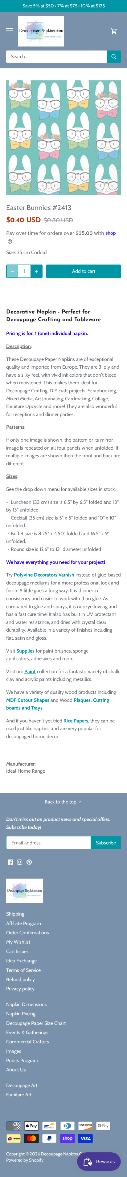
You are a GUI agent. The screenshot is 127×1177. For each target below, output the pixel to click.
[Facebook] (10, 861)
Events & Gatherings (27, 1032)
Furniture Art (18, 1095)
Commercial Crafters (27, 1042)
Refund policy (20, 979)
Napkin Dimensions (26, 1004)
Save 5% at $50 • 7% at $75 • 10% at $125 (64, 6)
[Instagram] (19, 861)
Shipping (15, 914)
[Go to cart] (114, 30)
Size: (11, 252)
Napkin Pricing (20, 1014)
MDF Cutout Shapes (27, 700)
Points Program (22, 1060)
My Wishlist (18, 942)
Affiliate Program (23, 923)
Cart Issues (17, 951)
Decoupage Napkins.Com (64, 1154)
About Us (16, 1070)
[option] (63, 137)
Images (13, 1051)
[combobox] (56, 57)
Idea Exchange (21, 961)
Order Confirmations (27, 933)
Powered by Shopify (24, 1160)
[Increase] (36, 271)
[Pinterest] (29, 861)
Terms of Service (23, 970)
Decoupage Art (21, 1085)
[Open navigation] (9, 30)
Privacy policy (20, 989)
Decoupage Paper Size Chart (36, 1023)
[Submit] (114, 57)
